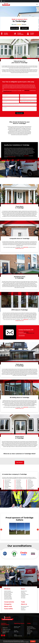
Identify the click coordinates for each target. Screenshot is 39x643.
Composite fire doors (24, 594)
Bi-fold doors (23, 595)
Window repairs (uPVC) (8, 598)
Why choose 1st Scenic (25, 606)
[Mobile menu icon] (37, 4)
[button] (1, 530)
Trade (23, 602)
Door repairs (23, 597)
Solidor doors (23, 593)
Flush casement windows (8, 592)
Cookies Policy (29, 631)
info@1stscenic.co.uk (7, 91)
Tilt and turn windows (8, 597)
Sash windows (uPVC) (7, 596)
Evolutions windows (7, 595)
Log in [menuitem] (4, 1)
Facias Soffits (8, 608)
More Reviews (19, 462)
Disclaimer (29, 632)
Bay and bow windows (8, 594)
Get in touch (24, 28)
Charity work (23, 609)
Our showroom (23, 607)
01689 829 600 (26, 90)
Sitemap (28, 633)
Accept (33, 641)
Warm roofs (8, 606)
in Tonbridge (19, 21)
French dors (23, 596)
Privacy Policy (29, 630)
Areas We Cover (30, 626)
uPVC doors (23, 592)
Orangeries (7, 604)
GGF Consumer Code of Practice (31, 629)
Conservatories (9, 602)
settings (27, 641)
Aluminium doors (24, 591)
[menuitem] (1, 1)
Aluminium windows (7, 593)
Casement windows (7, 591)
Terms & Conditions (30, 627)
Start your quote (14, 28)
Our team (22, 608)
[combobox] (21, 98)
